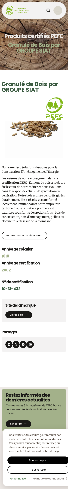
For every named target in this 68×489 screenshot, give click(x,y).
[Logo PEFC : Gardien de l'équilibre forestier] (17, 10)
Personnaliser (18, 478)
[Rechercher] (48, 10)
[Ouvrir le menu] (57, 10)
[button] (8, 344)
